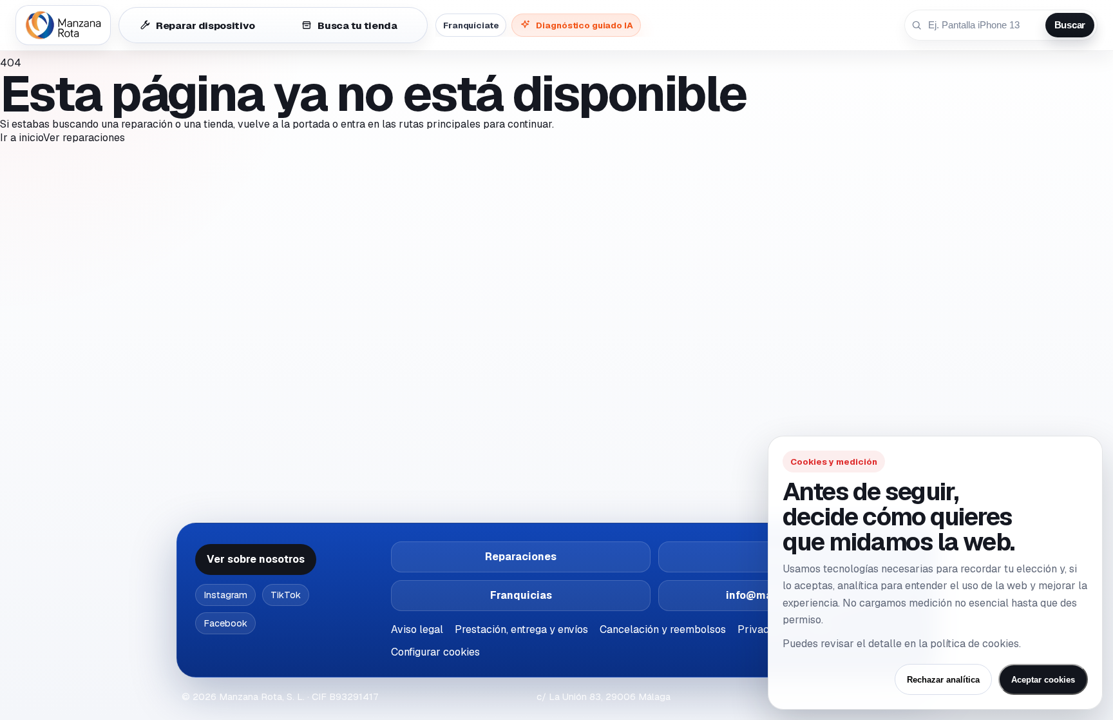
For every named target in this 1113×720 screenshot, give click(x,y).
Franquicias (521, 595)
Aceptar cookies (1043, 680)
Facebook (225, 623)
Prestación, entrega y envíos (521, 629)
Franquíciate (471, 25)
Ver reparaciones (84, 137)
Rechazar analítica (943, 680)
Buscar (1069, 25)
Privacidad (763, 629)
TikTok (286, 595)
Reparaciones (520, 556)
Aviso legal (417, 629)
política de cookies (974, 643)
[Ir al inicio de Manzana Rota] (63, 25)
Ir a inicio (21, 137)
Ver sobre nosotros (256, 559)
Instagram (225, 595)
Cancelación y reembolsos (663, 629)
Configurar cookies (435, 652)
